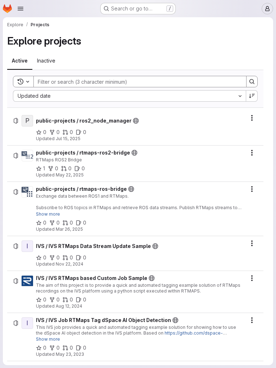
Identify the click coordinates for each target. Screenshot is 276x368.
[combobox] (129, 96)
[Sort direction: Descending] (252, 96)
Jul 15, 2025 (68, 138)
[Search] (252, 81)
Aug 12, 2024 (69, 306)
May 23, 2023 (70, 354)
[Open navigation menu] (20, 8)
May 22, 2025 (70, 175)
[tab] (19, 61)
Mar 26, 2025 (69, 229)
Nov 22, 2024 (69, 264)
